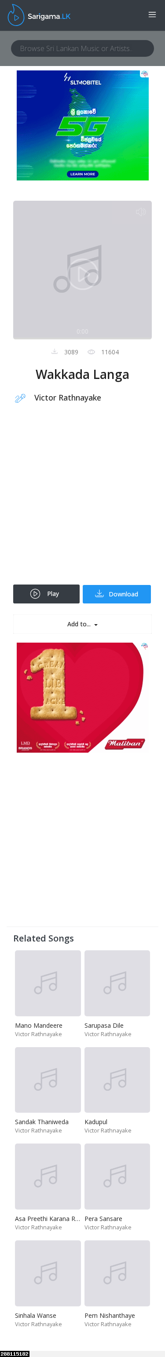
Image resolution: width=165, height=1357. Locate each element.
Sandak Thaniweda (42, 1122)
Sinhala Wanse (35, 1315)
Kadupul (95, 1122)
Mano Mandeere (38, 1025)
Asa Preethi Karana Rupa (50, 1218)
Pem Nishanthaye (109, 1315)
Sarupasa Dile (104, 1025)
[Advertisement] (82, 499)
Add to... (79, 624)
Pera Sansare (103, 1218)
